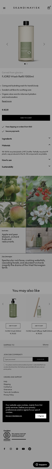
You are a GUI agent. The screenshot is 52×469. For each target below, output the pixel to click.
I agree (41, 416)
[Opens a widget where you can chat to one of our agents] (41, 465)
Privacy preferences (14, 416)
